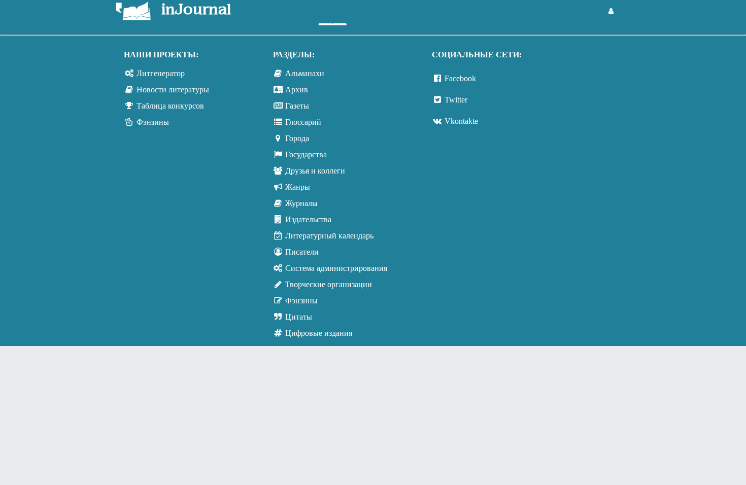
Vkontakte (461, 121)
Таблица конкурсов (170, 105)
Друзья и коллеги (315, 170)
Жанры (297, 187)
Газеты (297, 105)
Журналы (301, 203)
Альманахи (304, 73)
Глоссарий (303, 122)
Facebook (460, 78)
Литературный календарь (329, 235)
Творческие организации (328, 284)
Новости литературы (173, 89)
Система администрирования (336, 268)
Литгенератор (161, 73)
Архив (296, 89)
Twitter (456, 99)
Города (297, 138)
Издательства (308, 219)
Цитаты (298, 317)
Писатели (302, 252)
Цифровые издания (318, 333)
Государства (306, 154)
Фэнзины (153, 122)
